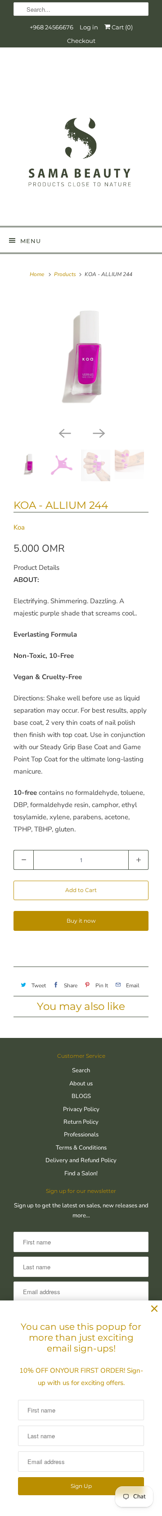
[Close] (154, 1309)
